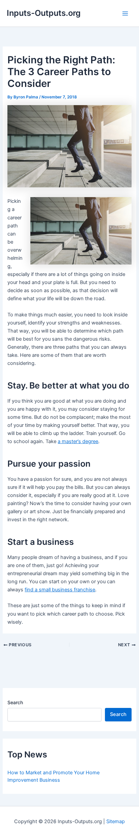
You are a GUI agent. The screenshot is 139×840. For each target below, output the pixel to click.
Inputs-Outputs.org (44, 13)
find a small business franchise (60, 590)
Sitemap (115, 821)
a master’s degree (78, 441)
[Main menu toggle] (125, 13)
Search (15, 702)
